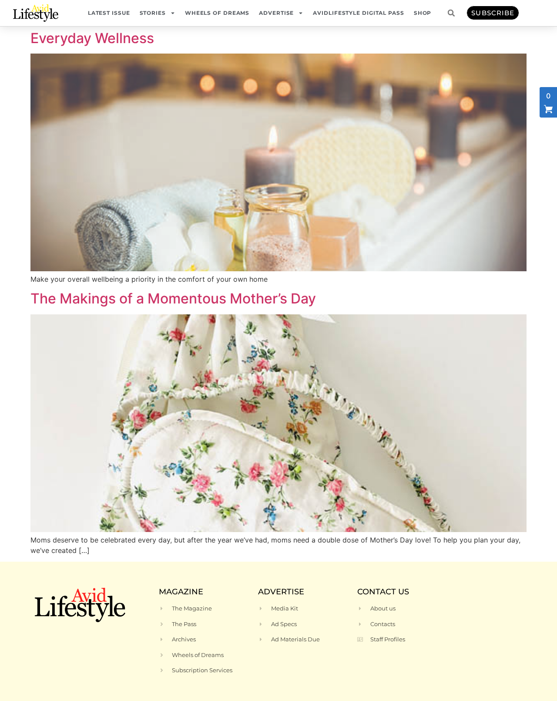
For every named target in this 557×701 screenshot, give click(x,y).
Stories (153, 13)
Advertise (276, 13)
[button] (451, 13)
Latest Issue (109, 13)
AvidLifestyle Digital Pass (358, 13)
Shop (423, 13)
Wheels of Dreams (217, 13)
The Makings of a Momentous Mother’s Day (173, 298)
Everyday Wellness (92, 38)
